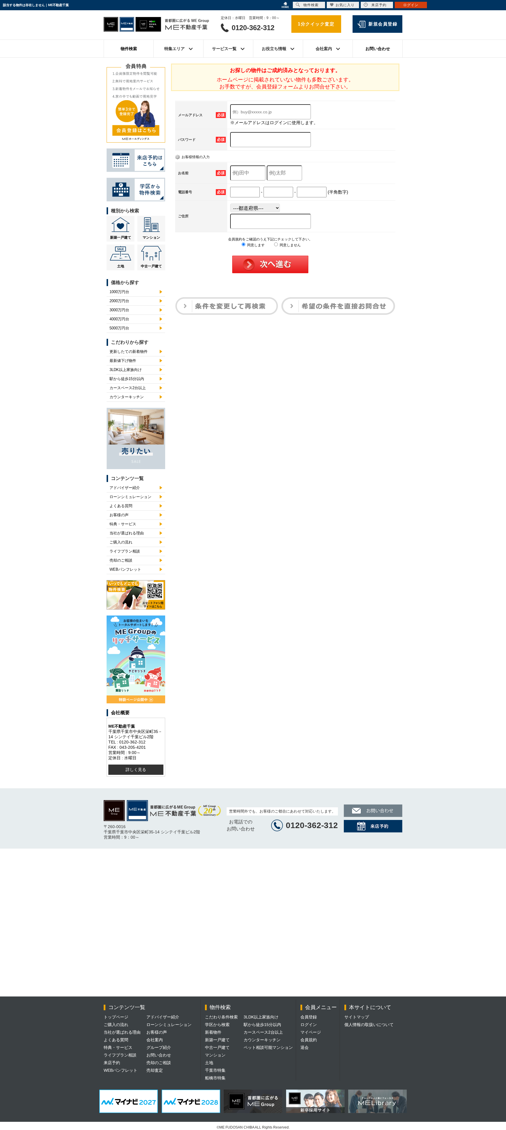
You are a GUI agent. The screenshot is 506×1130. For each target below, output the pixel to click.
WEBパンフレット (125, 569)
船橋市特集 (215, 1078)
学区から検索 (217, 1024)
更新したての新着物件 (129, 351)
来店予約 (112, 1062)
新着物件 (213, 1032)
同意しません (290, 245)
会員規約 (308, 1039)
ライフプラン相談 (125, 551)
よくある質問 (121, 506)
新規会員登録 (382, 23)
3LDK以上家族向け (126, 369)
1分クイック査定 (316, 23)
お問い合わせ (377, 48)
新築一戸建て (120, 237)
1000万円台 (119, 292)
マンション (151, 237)
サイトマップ (356, 1017)
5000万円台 (119, 328)
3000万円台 (119, 310)
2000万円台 (119, 301)
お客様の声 (119, 515)
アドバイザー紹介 (125, 487)
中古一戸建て (151, 266)
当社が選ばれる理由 (127, 533)
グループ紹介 (158, 1047)
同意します (255, 245)
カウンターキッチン (127, 397)
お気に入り (345, 5)
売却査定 (154, 1070)
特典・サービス (123, 524)
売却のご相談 (121, 560)
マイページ (310, 1032)
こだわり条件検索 (221, 1017)
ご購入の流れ (121, 542)
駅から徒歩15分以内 (127, 379)
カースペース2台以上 (128, 388)
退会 (304, 1047)
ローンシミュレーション (130, 497)
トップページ (116, 1017)
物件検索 (129, 48)
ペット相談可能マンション (268, 1047)
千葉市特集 (215, 1070)
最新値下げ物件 (123, 360)
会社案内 (154, 1039)
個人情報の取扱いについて (369, 1024)
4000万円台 (119, 319)
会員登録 (308, 1017)
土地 (120, 266)
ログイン (308, 1024)
